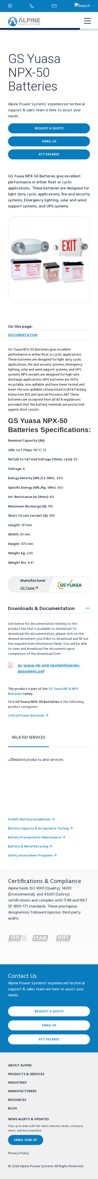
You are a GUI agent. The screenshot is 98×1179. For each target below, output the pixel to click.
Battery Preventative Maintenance (35, 837)
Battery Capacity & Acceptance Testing (39, 828)
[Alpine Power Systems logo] (24, 21)
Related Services (28, 738)
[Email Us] (63, 6)
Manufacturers (22, 1091)
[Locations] (19, 6)
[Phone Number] (41, 6)
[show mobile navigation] (87, 21)
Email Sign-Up (25, 1140)
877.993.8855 (49, 154)
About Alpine (20, 1065)
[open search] (82, 6)
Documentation (22, 335)
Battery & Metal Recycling (28, 846)
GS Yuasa (27, 588)
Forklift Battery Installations (30, 819)
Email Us (49, 141)
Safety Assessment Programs (31, 855)
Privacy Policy (18, 1153)
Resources (17, 1100)
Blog (12, 1108)
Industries (17, 1083)
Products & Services (26, 1074)
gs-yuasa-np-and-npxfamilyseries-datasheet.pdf (49, 669)
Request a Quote (49, 128)
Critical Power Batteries (26, 716)
